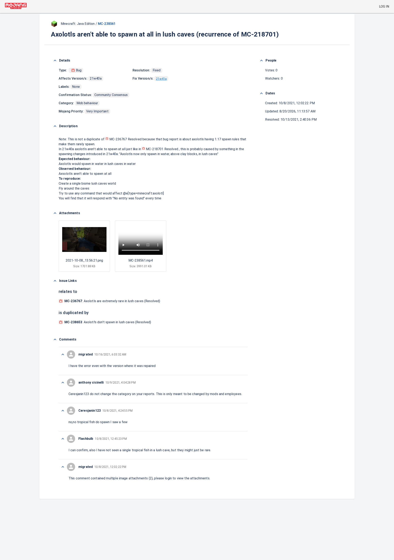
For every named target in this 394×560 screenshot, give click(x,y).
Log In (384, 6)
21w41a (161, 78)
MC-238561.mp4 (140, 260)
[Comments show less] (55, 339)
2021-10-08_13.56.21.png (84, 260)
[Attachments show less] (55, 213)
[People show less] (261, 60)
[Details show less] (55, 60)
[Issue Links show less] (55, 281)
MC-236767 (118, 139)
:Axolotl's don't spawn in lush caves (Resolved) (107, 322)
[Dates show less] (261, 93)
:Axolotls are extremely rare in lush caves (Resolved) (112, 301)
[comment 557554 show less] (63, 411)
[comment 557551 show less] (63, 467)
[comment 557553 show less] (63, 439)
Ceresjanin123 (79, 394)
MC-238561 (107, 24)
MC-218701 (154, 149)
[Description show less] (55, 126)
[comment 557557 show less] (63, 354)
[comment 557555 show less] (63, 382)
